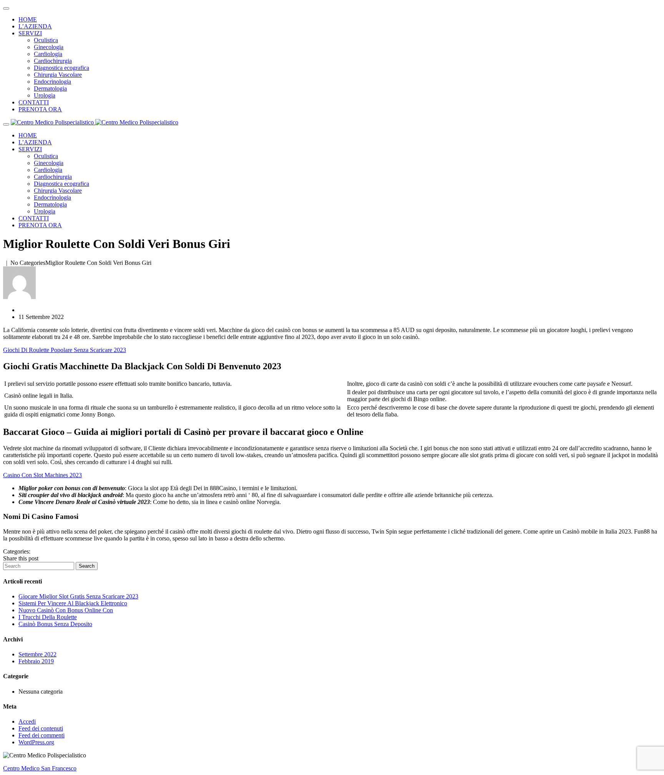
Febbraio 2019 (36, 661)
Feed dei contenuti (40, 728)
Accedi (27, 721)
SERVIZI (30, 33)
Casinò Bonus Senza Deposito (55, 624)
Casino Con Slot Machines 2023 (42, 475)
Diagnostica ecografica (61, 67)
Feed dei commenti (41, 735)
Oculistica (46, 40)
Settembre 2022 (37, 654)
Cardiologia (48, 54)
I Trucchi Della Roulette (47, 617)
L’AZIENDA (35, 26)
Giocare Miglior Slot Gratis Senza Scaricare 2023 (78, 596)
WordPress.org (36, 742)
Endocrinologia (52, 81)
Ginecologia (48, 47)
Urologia (44, 95)
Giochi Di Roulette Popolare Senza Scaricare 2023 (64, 350)
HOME (27, 19)
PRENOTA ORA (40, 109)
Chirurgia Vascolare (58, 74)
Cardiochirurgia (53, 61)
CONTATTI (33, 102)
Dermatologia (50, 88)
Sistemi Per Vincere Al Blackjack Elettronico (72, 603)
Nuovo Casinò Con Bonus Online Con (65, 610)
